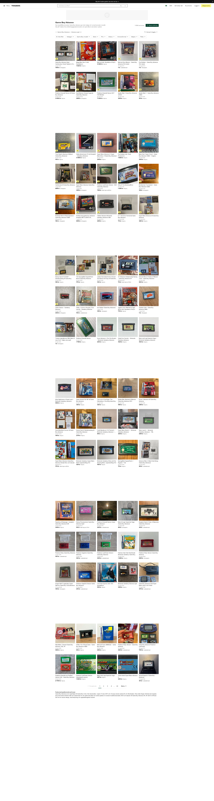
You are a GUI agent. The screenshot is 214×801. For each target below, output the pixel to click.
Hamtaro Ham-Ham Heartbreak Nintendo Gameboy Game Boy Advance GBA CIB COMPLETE (126, 553)
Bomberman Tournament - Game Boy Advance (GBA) (148, 185)
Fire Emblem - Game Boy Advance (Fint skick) (148, 63)
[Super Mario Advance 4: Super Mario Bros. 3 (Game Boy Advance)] (107, 143)
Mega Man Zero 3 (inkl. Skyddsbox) (82, 63)
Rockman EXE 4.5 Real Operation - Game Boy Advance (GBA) (65, 216)
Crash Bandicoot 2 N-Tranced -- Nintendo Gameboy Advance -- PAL (106, 431)
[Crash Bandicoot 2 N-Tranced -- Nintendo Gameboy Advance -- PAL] (107, 419)
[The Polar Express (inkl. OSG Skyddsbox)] (107, 572)
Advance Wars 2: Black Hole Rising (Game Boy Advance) (148, 461)
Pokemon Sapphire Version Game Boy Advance (85, 584)
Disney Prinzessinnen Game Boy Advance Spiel (85, 523)
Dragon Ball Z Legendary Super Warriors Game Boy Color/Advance (65, 584)
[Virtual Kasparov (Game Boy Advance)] (149, 664)
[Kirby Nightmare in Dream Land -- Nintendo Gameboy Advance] (65, 388)
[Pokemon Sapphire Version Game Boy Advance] (86, 572)
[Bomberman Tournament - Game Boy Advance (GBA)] (149, 173)
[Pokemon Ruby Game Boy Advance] (65, 541)
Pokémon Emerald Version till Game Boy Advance (65, 94)
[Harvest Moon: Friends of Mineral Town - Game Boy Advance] (149, 265)
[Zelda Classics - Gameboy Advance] (65, 296)
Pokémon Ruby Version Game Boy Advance (148, 553)
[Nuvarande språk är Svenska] (166, 5)
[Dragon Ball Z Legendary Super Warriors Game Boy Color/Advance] (65, 572)
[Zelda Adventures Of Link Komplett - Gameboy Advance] (86, 143)
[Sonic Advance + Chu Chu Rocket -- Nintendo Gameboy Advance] (107, 327)
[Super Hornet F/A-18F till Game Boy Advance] (86, 388)
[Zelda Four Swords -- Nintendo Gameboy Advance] (128, 327)
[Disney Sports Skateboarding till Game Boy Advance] (86, 419)
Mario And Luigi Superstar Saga (106, 675)
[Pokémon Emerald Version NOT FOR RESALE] (107, 82)
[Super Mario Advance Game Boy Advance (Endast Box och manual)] (65, 450)
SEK (170, 5)
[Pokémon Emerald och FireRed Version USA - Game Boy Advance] (65, 664)
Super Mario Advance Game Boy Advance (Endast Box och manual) (64, 461)
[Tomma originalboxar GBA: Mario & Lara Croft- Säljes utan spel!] (65, 327)
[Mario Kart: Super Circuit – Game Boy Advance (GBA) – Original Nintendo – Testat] (149, 143)
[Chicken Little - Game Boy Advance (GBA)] (149, 296)
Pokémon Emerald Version (83, 338)
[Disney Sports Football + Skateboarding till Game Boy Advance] (65, 265)
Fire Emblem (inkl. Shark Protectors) (124, 155)
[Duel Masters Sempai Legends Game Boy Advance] (86, 82)
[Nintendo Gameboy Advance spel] (128, 572)
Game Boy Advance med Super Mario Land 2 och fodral (147, 584)
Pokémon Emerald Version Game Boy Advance (106, 523)
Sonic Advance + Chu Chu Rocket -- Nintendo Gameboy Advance (107, 339)
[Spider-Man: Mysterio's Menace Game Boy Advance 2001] (128, 388)
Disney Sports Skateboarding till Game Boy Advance (85, 431)
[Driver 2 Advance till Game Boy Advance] (149, 388)
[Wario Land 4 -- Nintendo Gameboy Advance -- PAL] (149, 419)
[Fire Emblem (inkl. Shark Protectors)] (128, 143)
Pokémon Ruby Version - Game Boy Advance (128, 645)
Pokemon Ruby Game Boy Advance (65, 553)
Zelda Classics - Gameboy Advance (62, 308)
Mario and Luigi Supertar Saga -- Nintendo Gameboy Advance (148, 339)
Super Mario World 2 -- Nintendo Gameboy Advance (127, 431)
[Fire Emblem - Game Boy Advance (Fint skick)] (149, 51)
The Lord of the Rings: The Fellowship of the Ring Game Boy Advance (106, 400)
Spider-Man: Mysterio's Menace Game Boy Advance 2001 (127, 400)
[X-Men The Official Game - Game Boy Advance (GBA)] (86, 633)
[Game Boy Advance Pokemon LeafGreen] (149, 633)
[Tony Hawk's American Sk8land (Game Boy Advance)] (65, 143)
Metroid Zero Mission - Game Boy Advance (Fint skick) (127, 63)
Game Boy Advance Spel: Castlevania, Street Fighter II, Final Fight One (65, 63)
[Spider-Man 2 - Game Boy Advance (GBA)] (149, 82)
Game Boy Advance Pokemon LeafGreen (147, 645)
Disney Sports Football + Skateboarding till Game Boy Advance (63, 277)
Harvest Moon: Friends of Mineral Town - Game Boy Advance (148, 277)
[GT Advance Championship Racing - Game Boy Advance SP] (128, 265)
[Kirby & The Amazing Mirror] (128, 173)
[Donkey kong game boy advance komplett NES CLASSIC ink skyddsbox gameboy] (86, 204)
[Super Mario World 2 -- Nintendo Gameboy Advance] (128, 419)
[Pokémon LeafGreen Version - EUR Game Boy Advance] (107, 173)
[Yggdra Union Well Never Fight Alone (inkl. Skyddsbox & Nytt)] (128, 296)
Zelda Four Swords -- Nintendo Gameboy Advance (126, 339)
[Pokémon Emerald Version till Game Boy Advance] (65, 82)
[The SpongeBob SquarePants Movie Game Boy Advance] (86, 265)
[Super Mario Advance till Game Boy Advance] (149, 204)
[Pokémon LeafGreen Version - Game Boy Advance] (107, 541)
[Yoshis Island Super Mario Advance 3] (128, 664)
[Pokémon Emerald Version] (86, 327)
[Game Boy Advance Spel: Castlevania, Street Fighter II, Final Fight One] (65, 51)
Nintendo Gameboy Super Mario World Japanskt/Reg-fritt (85, 461)
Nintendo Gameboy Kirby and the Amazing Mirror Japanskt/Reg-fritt (106, 461)
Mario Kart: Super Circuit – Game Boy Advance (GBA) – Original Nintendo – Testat (148, 155)
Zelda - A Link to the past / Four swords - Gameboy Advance (85, 308)
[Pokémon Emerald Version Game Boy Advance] (107, 511)
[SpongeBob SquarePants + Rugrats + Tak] (128, 450)
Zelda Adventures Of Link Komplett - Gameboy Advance (86, 155)
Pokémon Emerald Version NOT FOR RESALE (105, 94)
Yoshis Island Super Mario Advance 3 (127, 676)
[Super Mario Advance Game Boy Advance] (86, 173)
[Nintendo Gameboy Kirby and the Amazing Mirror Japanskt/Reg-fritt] (107, 450)
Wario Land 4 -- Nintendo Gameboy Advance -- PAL (146, 431)
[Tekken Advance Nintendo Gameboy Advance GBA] (107, 204)
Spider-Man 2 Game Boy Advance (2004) (127, 94)
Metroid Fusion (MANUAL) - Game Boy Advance (106, 645)
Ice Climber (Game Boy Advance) (106, 307)
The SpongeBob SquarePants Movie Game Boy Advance (84, 277)
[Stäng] (212, 2)
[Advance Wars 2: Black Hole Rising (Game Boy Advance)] (149, 450)
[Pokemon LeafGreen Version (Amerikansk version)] (86, 664)
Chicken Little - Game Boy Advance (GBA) (146, 308)
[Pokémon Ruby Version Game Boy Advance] (149, 541)
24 (117, 686)
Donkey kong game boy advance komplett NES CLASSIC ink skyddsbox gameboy (85, 216)
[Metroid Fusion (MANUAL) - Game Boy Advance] (107, 633)
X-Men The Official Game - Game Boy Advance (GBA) (85, 645)
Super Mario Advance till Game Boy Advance (149, 216)
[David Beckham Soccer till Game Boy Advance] (65, 419)
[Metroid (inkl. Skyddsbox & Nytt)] (107, 51)
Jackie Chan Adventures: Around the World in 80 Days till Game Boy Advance (106, 277)
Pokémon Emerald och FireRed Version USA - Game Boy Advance (64, 676)
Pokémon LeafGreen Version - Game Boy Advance (105, 553)
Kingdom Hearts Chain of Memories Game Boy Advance (149, 523)
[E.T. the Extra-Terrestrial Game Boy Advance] (128, 204)
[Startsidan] (15, 5)
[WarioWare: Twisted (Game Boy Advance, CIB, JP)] (65, 633)
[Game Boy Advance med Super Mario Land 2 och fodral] (149, 572)
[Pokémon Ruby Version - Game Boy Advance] (128, 633)
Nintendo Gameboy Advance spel (127, 583)
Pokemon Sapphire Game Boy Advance (84, 553)
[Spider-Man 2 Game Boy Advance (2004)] (128, 82)
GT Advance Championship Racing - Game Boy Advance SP (127, 277)
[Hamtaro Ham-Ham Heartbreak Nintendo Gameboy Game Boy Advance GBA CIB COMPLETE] (128, 541)
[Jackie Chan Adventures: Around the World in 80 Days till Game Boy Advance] (107, 265)
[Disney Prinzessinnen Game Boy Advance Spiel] (86, 511)
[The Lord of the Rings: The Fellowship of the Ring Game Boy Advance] (107, 388)
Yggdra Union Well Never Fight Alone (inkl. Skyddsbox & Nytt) (126, 308)
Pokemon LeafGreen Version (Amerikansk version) (84, 676)
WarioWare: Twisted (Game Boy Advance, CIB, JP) (64, 645)
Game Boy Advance (64, 32)
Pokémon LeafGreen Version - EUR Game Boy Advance (107, 185)
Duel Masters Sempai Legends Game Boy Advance (84, 94)
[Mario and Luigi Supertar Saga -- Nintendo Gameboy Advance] (149, 327)
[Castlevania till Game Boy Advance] (65, 173)
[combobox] (90, 5)
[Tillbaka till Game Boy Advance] (56, 32)
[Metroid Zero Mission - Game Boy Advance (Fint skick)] (128, 51)
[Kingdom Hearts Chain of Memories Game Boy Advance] (149, 511)
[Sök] (121, 5)
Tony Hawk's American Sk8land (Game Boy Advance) (64, 155)
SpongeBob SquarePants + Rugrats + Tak (125, 461)
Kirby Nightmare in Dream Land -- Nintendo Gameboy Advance (64, 400)
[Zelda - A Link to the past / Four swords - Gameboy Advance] (86, 296)
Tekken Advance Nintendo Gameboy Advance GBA (104, 216)
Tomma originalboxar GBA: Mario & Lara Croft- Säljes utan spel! (65, 339)
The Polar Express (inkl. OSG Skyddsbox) (105, 584)
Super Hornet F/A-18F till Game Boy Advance (85, 400)
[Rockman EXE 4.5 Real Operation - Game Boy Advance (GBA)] (65, 204)
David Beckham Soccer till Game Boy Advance (64, 431)
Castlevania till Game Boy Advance (65, 185)
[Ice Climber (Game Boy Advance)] (107, 296)
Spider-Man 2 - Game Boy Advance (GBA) (149, 94)
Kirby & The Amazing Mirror (125, 185)
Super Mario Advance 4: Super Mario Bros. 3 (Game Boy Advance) (107, 155)
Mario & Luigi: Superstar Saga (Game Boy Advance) (126, 523)
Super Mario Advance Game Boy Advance (85, 185)
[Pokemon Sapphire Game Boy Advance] (86, 541)
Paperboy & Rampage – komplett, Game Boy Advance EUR (64, 523)
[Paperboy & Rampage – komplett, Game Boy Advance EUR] (65, 511)
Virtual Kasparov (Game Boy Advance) (147, 676)
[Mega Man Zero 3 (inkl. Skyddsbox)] (86, 51)
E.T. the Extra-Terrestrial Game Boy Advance (127, 216)
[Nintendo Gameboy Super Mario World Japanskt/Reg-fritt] (86, 450)
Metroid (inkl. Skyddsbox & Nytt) (106, 62)
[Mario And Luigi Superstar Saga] (107, 664)
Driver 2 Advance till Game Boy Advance (147, 400)
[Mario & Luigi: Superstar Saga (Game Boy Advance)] (128, 511)
